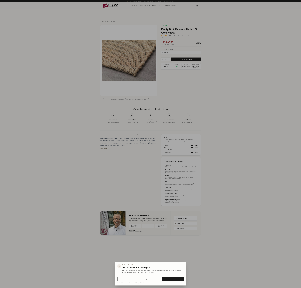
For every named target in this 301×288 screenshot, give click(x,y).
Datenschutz (145, 283)
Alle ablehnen (128, 279)
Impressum (152, 283)
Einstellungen (151, 279)
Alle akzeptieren (173, 279)
